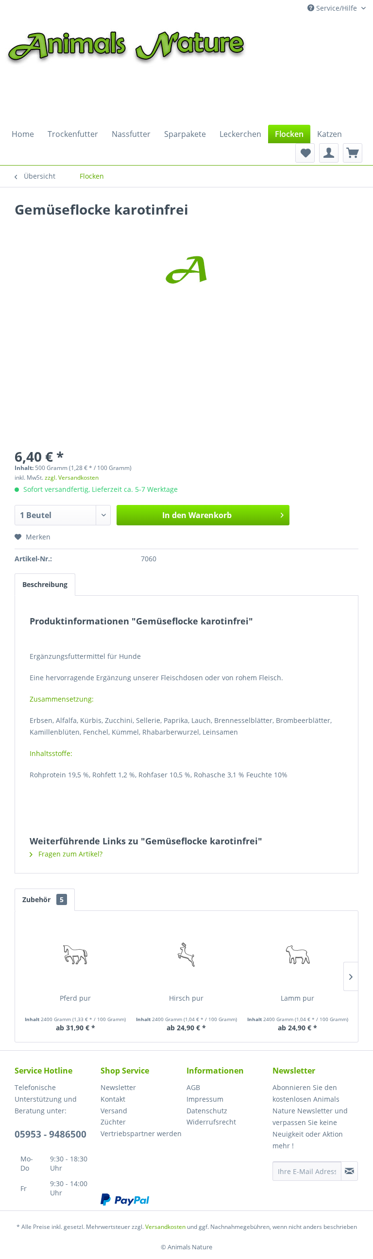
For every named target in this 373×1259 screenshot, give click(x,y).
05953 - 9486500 (50, 1134)
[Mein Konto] (329, 153)
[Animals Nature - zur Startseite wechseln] (126, 69)
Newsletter (118, 1087)
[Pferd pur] (75, 955)
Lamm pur (297, 998)
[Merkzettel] (305, 153)
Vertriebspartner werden (141, 1133)
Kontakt (113, 1099)
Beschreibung (45, 584)
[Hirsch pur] (186, 955)
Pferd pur (75, 998)
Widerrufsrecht (211, 1121)
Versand (114, 1110)
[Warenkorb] (352, 153)
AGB (193, 1087)
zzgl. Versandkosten (72, 477)
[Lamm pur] (297, 955)
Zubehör (43, 899)
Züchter (113, 1121)
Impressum (204, 1099)
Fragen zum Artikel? (69, 853)
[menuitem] (23, 134)
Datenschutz (206, 1110)
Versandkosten (165, 1227)
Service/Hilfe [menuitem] (336, 8)
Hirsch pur (186, 998)
